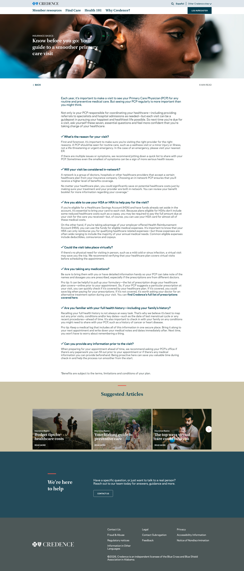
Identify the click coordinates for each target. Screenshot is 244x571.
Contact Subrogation (154, 534)
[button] (172, 4)
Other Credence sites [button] (199, 3)
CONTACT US (103, 493)
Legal (145, 529)
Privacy (181, 529)
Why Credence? (118, 10)
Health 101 (93, 10)
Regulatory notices (118, 540)
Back (38, 84)
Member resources (47, 10)
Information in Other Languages (119, 547)
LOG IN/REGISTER (200, 10)
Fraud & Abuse (115, 534)
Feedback (148, 540)
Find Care (73, 10)
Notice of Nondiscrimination (193, 540)
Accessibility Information (191, 534)
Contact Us (113, 529)
